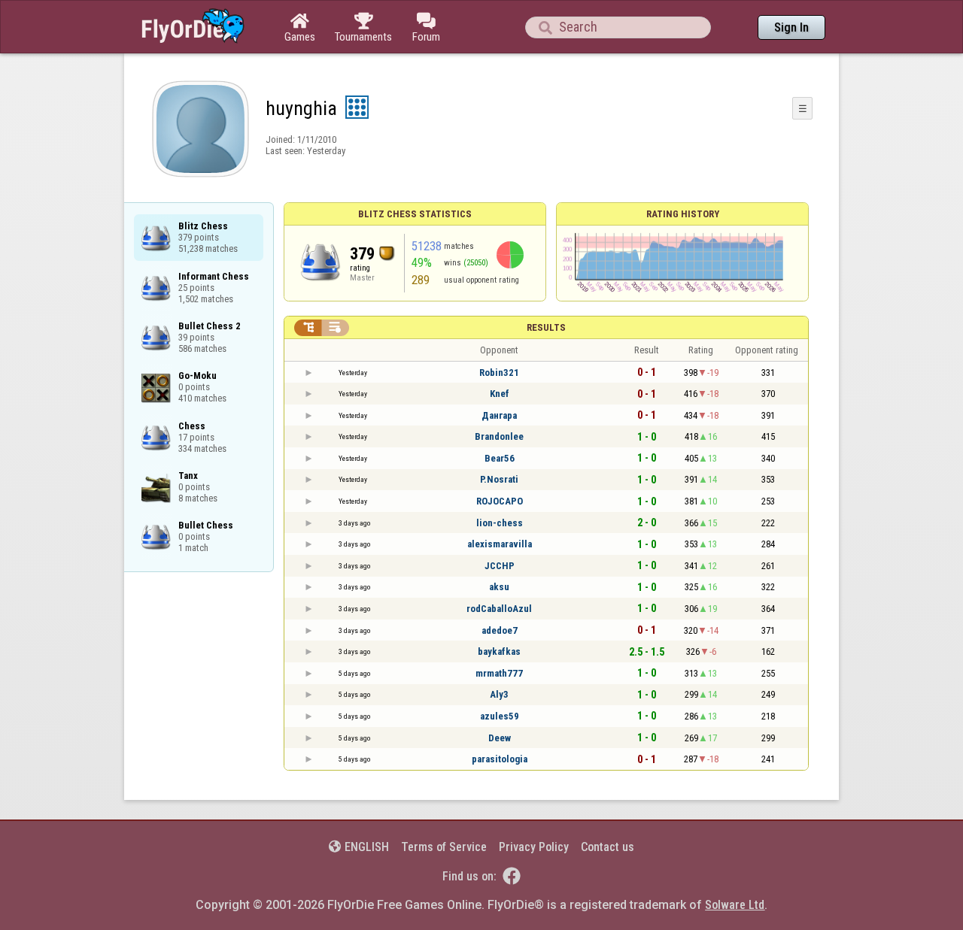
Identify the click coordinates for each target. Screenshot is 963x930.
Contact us (607, 847)
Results (546, 327)
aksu (499, 586)
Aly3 (499, 694)
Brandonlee (499, 436)
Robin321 (499, 372)
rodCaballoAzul (499, 608)
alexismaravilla (499, 544)
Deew (499, 738)
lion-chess (499, 523)
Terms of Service (444, 847)
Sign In (791, 27)
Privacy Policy (534, 847)
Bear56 (500, 458)
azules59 (499, 716)
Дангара (499, 415)
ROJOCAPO (499, 501)
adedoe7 (500, 630)
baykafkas (499, 651)
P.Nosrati (499, 479)
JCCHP (500, 565)
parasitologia (499, 759)
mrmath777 (499, 673)
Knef (499, 393)
